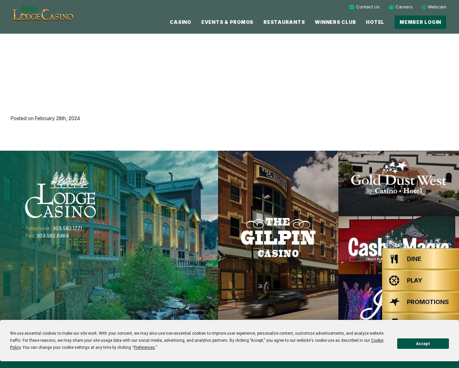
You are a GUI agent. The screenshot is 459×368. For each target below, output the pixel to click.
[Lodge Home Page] (60, 194)
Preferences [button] (144, 347)
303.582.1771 (67, 228)
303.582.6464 (52, 235)
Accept (423, 343)
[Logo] (42, 13)
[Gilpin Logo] (278, 237)
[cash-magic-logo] (398, 245)
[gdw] (398, 184)
